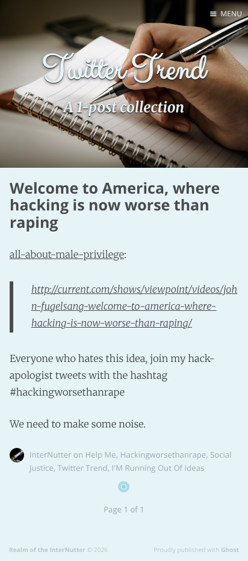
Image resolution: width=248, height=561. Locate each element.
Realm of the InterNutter (47, 549)
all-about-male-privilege (67, 255)
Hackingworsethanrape (163, 454)
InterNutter (50, 454)
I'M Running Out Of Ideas (158, 467)
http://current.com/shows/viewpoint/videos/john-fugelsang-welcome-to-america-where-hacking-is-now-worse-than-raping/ (134, 307)
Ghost (230, 549)
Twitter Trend (83, 467)
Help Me (100, 454)
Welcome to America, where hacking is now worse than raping (115, 205)
